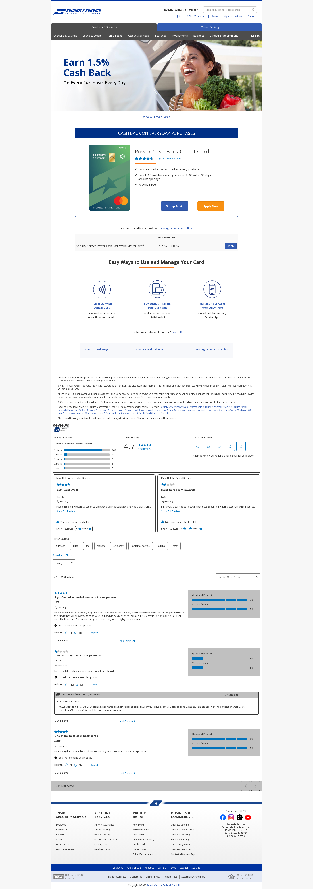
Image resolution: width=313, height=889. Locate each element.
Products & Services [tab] (104, 27)
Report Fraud (171, 876)
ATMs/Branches (196, 16)
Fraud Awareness (117, 876)
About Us (149, 867)
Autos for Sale (134, 867)
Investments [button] (180, 35)
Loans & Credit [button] (92, 35)
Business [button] (199, 35)
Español (184, 867)
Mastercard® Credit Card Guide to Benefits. (147, 413)
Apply (230, 246)
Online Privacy (153, 876)
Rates (214, 16)
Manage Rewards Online (211, 349)
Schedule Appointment (224, 35)
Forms (173, 867)
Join (179, 16)
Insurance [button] (160, 35)
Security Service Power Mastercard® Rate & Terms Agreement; (192, 406)
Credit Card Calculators (152, 349)
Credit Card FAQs (96, 349)
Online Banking (210, 27)
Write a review (175, 158)
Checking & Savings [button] (65, 35)
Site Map (195, 867)
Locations (118, 867)
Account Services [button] (138, 35)
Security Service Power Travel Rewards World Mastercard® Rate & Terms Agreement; (151, 410)
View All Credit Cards (156, 117)
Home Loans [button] (114, 35)
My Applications (233, 16)
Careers (252, 16)
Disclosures (136, 876)
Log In (255, 35)
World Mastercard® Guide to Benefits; (104, 413)
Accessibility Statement (193, 876)
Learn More (179, 332)
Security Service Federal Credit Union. (166, 885)
